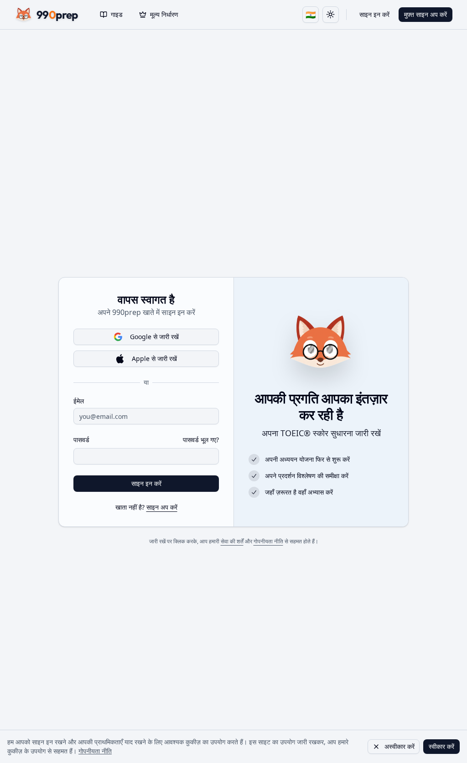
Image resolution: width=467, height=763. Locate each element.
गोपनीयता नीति (268, 541)
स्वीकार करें (441, 746)
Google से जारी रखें (154, 336)
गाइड (117, 14)
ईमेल (78, 401)
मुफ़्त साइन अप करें (425, 14)
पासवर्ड (81, 440)
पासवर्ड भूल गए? (201, 439)
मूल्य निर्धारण (164, 14)
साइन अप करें (161, 507)
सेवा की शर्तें (232, 541)
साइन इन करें (374, 14)
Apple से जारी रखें (154, 358)
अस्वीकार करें (399, 746)
